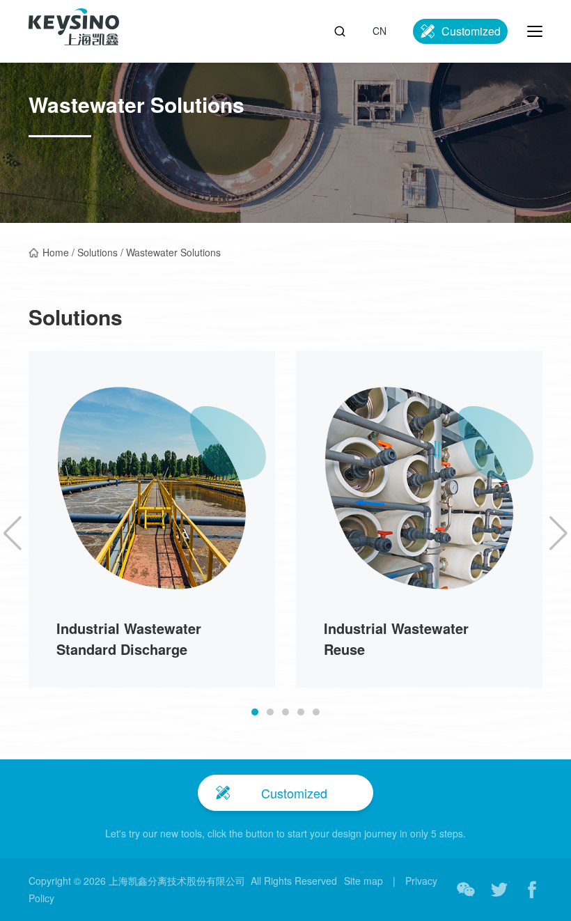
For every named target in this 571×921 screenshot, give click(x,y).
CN (379, 31)
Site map (363, 881)
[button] (254, 712)
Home (55, 252)
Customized (471, 31)
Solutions (97, 252)
